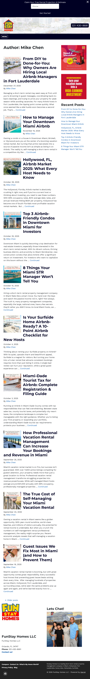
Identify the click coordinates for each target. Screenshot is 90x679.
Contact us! (7, 652)
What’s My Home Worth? (29, 664)
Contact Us (14, 664)
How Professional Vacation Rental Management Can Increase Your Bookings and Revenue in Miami (30, 443)
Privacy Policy (7, 667)
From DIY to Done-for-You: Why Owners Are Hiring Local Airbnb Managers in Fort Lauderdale (30, 69)
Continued (20, 110)
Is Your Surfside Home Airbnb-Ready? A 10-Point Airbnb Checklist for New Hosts (28, 328)
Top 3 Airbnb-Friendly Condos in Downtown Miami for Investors (39, 222)
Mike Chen (11, 88)
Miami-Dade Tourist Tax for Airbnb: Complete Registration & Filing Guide (40, 385)
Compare (5, 664)
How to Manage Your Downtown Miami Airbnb (39, 122)
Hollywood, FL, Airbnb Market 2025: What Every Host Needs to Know (40, 168)
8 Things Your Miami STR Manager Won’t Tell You (38, 274)
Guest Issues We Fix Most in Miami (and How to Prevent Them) (40, 553)
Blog (15, 667)
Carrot (83, 672)
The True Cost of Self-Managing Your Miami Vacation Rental (39, 501)
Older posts (12, 600)
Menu (5, 37)
